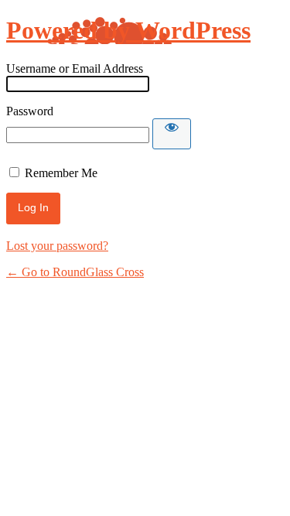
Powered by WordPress (128, 30)
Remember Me (61, 172)
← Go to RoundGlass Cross (75, 272)
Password (29, 111)
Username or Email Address (74, 68)
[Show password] (171, 133)
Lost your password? (57, 245)
